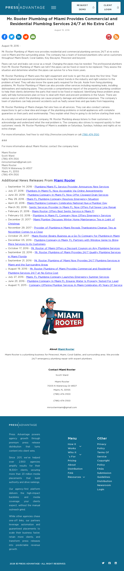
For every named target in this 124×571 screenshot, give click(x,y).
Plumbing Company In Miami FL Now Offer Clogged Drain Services (67, 195)
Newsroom (104, 485)
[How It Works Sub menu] (80, 446)
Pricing (72, 461)
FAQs (100, 469)
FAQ (70, 473)
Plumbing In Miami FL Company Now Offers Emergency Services (72, 216)
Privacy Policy (101, 446)
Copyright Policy (103, 463)
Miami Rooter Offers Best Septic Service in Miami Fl (63, 211)
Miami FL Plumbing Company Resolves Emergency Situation (63, 199)
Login (100, 489)
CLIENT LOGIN (108, 7)
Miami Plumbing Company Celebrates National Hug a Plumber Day (67, 203)
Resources (74, 477)
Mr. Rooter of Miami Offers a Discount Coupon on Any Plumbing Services (75, 248)
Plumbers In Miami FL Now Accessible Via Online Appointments (64, 191)
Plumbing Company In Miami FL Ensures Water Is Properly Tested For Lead (72, 281)
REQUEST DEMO (82, 7)
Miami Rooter (64, 180)
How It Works (72, 446)
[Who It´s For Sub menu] (80, 454)
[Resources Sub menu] (84, 477)
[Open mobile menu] (53, 7)
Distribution (74, 469)
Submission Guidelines (104, 475)
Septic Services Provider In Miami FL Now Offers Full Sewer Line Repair (72, 207)
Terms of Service (103, 454)
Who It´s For (72, 454)
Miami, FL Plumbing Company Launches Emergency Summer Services (67, 277)
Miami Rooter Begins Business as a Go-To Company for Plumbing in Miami (76, 236)
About (72, 465)
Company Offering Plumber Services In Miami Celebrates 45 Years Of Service (75, 285)
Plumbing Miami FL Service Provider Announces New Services (72, 187)
